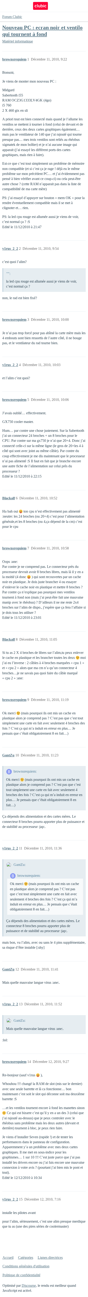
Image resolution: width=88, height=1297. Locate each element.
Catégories (25, 1257)
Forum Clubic (12, 17)
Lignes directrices (50, 1257)
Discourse (29, 1285)
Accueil (8, 1257)
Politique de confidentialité (21, 1275)
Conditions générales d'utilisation (25, 1266)
